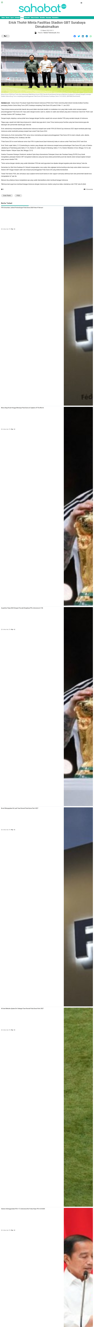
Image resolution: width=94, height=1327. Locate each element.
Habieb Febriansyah (49, 33)
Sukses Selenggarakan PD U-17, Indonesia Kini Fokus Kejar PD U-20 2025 (23, 1208)
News (3, 17)
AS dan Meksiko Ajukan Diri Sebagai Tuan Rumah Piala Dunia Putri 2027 (22, 1008)
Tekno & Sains (35, 17)
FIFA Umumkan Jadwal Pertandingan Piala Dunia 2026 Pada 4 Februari (22, 207)
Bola (22, 17)
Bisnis (8, 17)
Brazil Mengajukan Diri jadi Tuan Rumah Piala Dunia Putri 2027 (19, 808)
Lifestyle (17, 17)
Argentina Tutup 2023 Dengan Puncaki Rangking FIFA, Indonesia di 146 (22, 608)
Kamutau (48, 17)
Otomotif (27, 17)
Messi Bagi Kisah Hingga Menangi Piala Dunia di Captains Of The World (22, 407)
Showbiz (42, 17)
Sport (12, 17)
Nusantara (55, 17)
